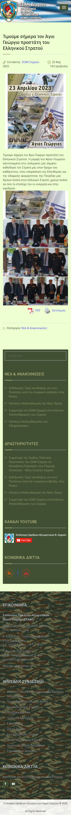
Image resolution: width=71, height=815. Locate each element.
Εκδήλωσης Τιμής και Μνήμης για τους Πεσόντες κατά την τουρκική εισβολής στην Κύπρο (36, 392)
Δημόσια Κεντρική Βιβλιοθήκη (26, 745)
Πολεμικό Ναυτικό (18, 712)
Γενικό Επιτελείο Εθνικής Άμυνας (27, 701)
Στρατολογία (15, 723)
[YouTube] (13, 784)
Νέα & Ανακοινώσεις (34, 328)
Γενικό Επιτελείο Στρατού (23, 707)
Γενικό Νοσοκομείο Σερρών (24, 740)
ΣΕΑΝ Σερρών (30, 62)
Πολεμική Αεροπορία (20, 718)
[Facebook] (6, 784)
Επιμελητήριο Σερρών (20, 751)
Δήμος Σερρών (16, 729)
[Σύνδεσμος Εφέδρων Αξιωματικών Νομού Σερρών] (23, 11)
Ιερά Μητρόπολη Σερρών (22, 734)
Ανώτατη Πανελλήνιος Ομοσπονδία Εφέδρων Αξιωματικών (35, 694)
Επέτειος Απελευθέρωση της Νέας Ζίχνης (35, 403)
